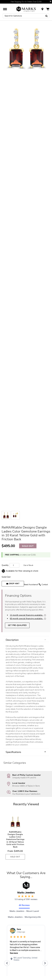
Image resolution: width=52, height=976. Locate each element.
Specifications (26, 752)
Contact (45, 584)
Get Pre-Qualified (17, 625)
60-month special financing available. (26, 618)
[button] (50, 1)
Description (26, 640)
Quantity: (5, 565)
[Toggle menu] (5, 9)
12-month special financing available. (26, 615)
